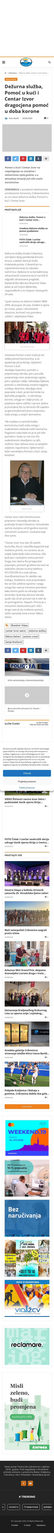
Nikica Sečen (13, 636)
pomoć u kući (30, 636)
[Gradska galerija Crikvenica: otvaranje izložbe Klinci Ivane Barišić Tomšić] (27, 1034)
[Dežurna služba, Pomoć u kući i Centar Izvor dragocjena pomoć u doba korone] (11, 220)
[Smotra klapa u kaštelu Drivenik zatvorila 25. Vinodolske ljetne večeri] (27, 873)
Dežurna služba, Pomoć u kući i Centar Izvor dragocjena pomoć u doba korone (32, 218)
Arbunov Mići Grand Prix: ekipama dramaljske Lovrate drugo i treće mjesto (25, 972)
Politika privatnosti (27, 787)
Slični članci (42, 723)
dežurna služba (37, 630)
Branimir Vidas (19, 625)
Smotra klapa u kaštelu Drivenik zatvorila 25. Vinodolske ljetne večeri (26, 891)
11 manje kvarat (27, 1507)
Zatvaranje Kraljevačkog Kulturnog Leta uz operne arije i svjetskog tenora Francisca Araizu (26, 1012)
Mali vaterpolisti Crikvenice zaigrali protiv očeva (26, 931)
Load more (27, 1107)
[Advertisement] (27, 28)
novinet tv (9, 1507)
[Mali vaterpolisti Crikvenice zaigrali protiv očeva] (27, 913)
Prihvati (27, 773)
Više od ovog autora (39, 725)
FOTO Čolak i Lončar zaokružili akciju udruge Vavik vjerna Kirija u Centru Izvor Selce (33, 241)
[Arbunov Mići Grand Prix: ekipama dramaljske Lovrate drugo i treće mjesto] (27, 953)
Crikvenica (13, 73)
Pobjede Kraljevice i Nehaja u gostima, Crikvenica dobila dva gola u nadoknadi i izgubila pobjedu (27, 1092)
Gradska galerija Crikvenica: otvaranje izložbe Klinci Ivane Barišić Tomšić (26, 1052)
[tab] (42, 723)
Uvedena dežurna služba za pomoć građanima (33, 229)
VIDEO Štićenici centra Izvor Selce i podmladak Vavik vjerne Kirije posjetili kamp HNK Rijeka (25, 800)
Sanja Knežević (14, 642)
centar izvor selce (15, 630)
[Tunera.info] (26, 62)
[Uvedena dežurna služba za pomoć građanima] (11, 231)
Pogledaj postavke (27, 781)
